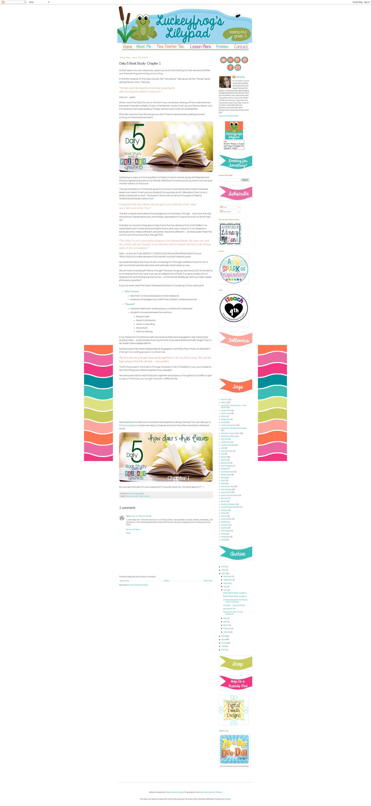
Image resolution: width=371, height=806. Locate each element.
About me (225, 400)
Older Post (208, 581)
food (222, 454)
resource (224, 510)
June (225, 590)
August (226, 583)
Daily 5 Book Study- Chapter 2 (235, 593)
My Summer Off (229, 609)
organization (226, 492)
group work (225, 463)
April (225, 622)
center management (229, 425)
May (225, 618)
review (223, 513)
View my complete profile (229, 116)
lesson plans (226, 475)
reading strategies (228, 504)
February (227, 628)
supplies (224, 528)
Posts (224, 207)
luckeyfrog (239, 77)
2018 (223, 567)
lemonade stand (227, 472)
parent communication (230, 495)
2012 (223, 643)
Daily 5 (136, 496)
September (228, 580)
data (222, 448)
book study (129, 496)
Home (166, 581)
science (224, 516)
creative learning (227, 445)
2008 (223, 646)
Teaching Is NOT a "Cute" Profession (233, 613)
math (223, 483)
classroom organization (230, 433)
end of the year (227, 451)
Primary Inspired (127, 425)
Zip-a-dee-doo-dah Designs (211, 792)
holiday (224, 469)
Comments (226, 212)
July (225, 587)
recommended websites (230, 507)
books (223, 422)
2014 (223, 636)
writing (223, 540)
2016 (223, 570)
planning (224, 498)
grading (224, 460)
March (226, 625)
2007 (223, 650)
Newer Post (124, 581)
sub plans (225, 525)
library (223, 478)
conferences (226, 442)
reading (146, 496)
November (227, 576)
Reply (128, 533)
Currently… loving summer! (234, 605)
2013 (223, 640)
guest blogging (227, 466)
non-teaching (226, 489)
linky (141, 496)
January (226, 632)
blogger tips (225, 419)
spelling (224, 522)
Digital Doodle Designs (175, 792)
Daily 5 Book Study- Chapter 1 (235, 596)
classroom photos (228, 436)
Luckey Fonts (226, 410)
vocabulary (225, 537)
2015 (223, 574)
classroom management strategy (234, 428)
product (224, 501)
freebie (224, 457)
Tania (128, 516)
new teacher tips (227, 487)
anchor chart (226, 413)
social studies (226, 519)
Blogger (228, 799)
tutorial (223, 534)
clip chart (224, 439)
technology (225, 531)
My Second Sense (133, 529)
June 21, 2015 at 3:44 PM (141, 516)
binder (223, 416)
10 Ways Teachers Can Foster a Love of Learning (235, 601)
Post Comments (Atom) (139, 585)
